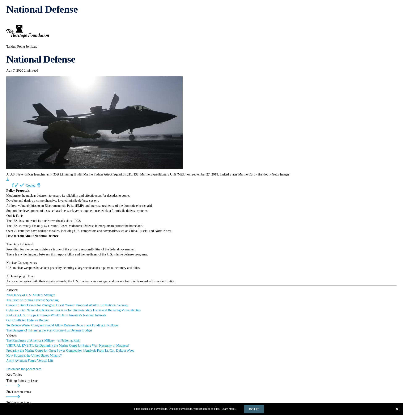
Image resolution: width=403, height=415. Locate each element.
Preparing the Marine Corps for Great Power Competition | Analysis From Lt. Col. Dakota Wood (70, 350)
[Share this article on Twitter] (9, 185)
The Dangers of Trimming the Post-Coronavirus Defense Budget (49, 330)
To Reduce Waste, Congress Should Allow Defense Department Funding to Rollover (62, 325)
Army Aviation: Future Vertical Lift (29, 360)
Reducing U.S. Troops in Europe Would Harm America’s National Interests (56, 315)
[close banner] (397, 410)
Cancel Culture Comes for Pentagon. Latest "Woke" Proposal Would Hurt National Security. (67, 305)
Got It (254, 409)
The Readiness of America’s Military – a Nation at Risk (43, 340)
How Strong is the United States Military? (34, 355)
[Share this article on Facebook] (13, 185)
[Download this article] (7, 179)
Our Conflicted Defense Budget (27, 320)
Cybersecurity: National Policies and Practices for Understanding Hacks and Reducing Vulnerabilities (73, 310)
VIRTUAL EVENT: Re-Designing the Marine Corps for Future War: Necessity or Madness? (68, 345)
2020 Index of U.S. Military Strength (30, 295)
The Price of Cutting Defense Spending (32, 300)
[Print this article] (39, 185)
